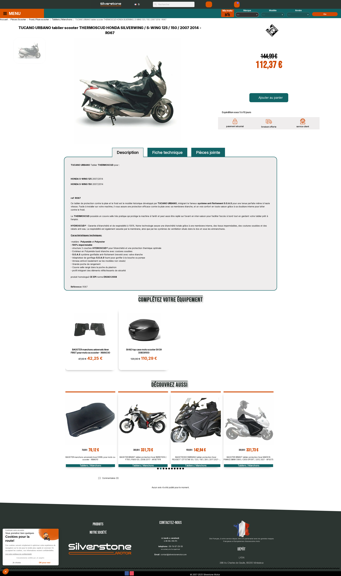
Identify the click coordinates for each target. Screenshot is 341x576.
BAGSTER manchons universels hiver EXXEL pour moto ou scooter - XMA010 (90, 458)
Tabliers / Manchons (90, 465)
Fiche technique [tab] (167, 152)
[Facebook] (127, 573)
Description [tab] (128, 152)
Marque (247, 10)
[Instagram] (132, 573)
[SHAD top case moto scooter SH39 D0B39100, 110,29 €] (144, 339)
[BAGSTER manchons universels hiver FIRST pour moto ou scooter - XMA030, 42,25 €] (90, 339)
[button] (237, 4)
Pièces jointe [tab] (208, 152)
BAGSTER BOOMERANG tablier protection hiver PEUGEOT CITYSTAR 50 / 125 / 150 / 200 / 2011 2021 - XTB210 (195, 458)
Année (298, 10)
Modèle (272, 10)
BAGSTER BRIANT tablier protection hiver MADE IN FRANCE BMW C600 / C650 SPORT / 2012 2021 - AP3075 (248, 458)
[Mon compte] (209, 4)
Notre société (98, 532)
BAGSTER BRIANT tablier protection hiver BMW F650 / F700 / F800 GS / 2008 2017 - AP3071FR (143, 458)
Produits (98, 524)
